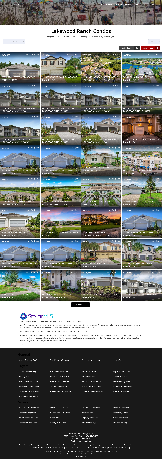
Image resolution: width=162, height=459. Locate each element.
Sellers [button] (137, 4)
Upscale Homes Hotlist (122, 386)
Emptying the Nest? (90, 417)
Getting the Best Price (28, 422)
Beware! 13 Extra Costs (59, 376)
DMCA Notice (25, 344)
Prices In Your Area (121, 408)
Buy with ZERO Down (121, 371)
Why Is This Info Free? (28, 360)
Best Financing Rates (121, 381)
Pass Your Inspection (27, 412)
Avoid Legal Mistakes (121, 417)
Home (100, 4)
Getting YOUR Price (58, 422)
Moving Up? (24, 376)
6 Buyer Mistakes (120, 376)
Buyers (23, 366)
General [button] (118, 4)
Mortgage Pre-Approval (29, 386)
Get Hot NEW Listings (28, 371)
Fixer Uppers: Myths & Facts (93, 381)
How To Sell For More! (91, 408)
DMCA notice (81, 456)
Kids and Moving (120, 422)
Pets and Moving (89, 422)
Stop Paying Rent (89, 371)
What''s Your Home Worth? (30, 408)
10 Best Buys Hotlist (58, 386)
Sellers (23, 402)
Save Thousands (88, 376)
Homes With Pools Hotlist (92, 391)
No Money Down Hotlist (29, 391)
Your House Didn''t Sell (28, 417)
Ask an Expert (118, 360)
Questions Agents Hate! (91, 360)
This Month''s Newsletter (60, 360)
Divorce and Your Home (60, 412)
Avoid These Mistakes (59, 408)
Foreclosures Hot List (59, 371)
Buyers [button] (127, 4)
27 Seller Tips (87, 412)
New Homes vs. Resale (59, 381)
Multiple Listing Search (28, 396)
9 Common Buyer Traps (29, 381)
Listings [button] (108, 4)
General (24, 354)
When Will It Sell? (57, 417)
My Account (155, 4)
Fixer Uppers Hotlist (121, 391)
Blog (145, 4)
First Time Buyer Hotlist (91, 386)
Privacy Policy (125, 447)
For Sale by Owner (120, 412)
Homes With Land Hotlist (60, 391)
